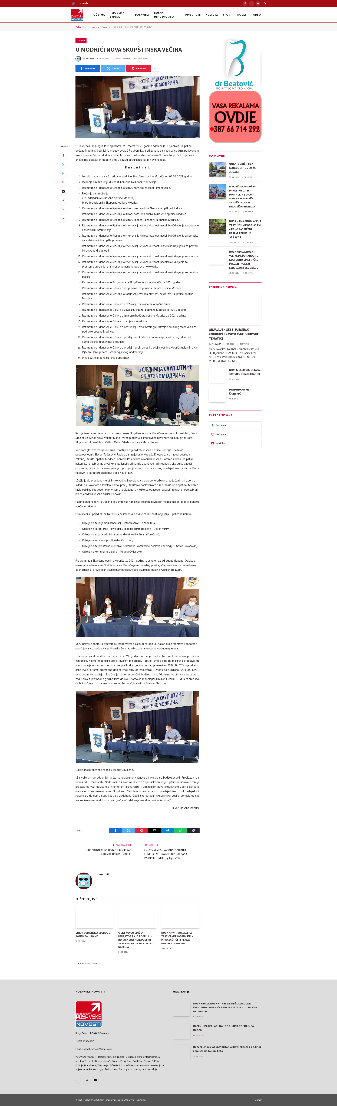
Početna (98, 15)
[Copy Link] (63, 218)
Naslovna (94, 27)
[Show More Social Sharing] (155, 68)
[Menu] (73, 3)
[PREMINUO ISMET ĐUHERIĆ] (217, 394)
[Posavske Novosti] (77, 15)
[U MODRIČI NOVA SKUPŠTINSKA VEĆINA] (137, 107)
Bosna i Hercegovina (164, 14)
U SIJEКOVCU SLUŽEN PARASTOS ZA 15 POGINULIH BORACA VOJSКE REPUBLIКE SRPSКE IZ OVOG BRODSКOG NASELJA (135, 940)
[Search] (264, 3)
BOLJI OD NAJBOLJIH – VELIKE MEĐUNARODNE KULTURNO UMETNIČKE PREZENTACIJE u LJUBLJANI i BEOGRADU (243, 260)
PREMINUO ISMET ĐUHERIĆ (240, 391)
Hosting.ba (140, 1099)
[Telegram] (63, 200)
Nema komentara (123, 58)
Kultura (212, 15)
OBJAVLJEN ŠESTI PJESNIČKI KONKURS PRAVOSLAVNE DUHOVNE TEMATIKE (234, 334)
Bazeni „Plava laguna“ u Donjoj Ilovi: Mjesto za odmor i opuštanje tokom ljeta (227, 1049)
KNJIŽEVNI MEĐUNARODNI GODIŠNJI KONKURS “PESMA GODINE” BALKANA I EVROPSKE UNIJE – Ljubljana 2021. (166, 854)
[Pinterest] (63, 182)
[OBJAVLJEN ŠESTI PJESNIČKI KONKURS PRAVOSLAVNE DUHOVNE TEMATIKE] (235, 309)
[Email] (63, 191)
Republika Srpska (117, 14)
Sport (227, 15)
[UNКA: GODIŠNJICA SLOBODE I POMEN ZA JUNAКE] (94, 916)
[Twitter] (63, 164)
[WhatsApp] (63, 209)
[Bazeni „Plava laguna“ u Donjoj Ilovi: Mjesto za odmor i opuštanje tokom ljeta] (181, 1052)
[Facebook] (63, 155)
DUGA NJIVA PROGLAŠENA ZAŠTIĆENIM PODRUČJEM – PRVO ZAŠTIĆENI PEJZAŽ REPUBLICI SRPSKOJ (177, 938)
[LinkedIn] (63, 173)
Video (256, 15)
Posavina (142, 15)
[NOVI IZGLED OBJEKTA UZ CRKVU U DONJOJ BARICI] (217, 375)
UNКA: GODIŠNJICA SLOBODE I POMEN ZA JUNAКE (93, 934)
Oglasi (242, 15)
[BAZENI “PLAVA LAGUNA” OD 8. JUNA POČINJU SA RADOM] (181, 1031)
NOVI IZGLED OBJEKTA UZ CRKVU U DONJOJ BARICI (245, 372)
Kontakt (84, 3)
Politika (104, 27)
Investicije (193, 15)
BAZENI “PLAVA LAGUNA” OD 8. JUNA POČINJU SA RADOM (223, 1028)
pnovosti (91, 58)
